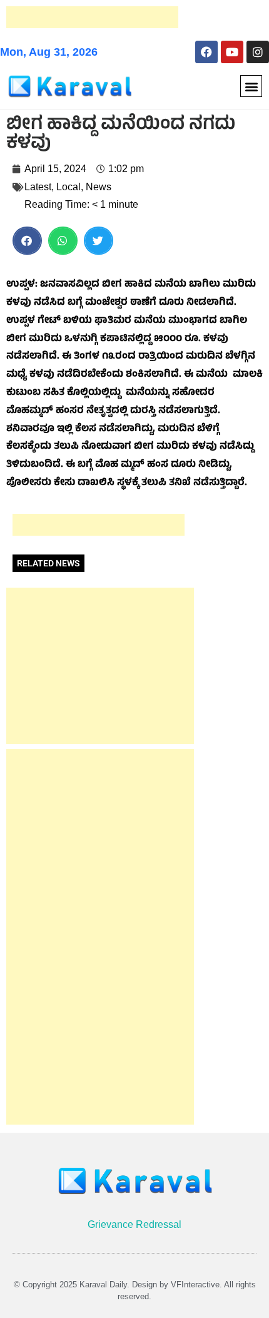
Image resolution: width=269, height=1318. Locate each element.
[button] (251, 86)
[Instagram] (257, 52)
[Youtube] (232, 52)
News (98, 186)
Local (68, 186)
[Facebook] (206, 52)
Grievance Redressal (134, 1224)
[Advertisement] (92, 17)
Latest (37, 186)
